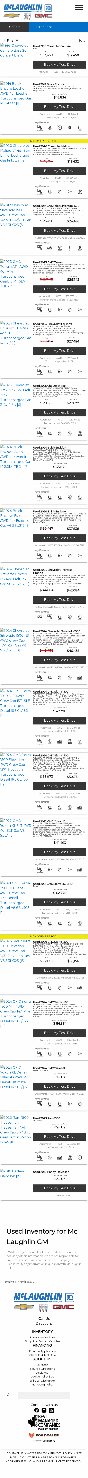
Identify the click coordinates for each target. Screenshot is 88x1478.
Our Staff (42, 1364)
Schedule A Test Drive (42, 1355)
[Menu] (79, 8)
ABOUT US (42, 1359)
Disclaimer (42, 1372)
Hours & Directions (42, 1368)
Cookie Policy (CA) (42, 1376)
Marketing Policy (42, 1384)
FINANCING (42, 1345)
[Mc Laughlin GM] (27, 12)
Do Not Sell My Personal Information (48, 1457)
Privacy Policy (61, 1453)
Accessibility (37, 1453)
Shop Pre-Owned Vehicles (42, 1341)
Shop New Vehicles (42, 1337)
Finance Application (42, 1351)
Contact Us (15, 1453)
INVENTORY (42, 1332)
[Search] (8, 1395)
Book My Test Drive (60, 65)
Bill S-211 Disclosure (42, 1380)
